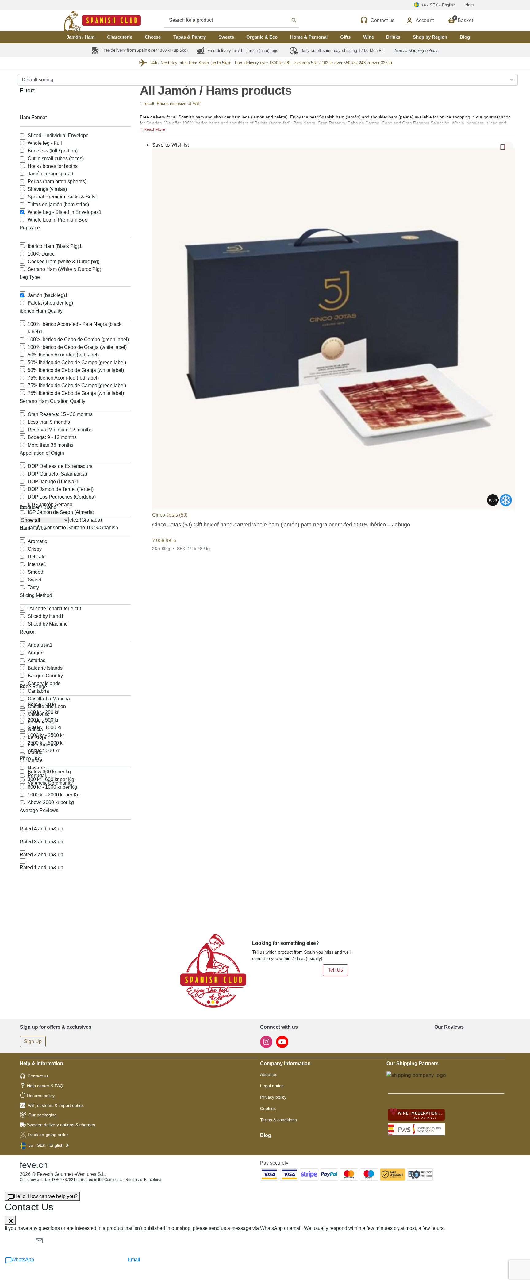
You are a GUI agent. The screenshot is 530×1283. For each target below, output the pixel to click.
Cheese (153, 37)
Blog (465, 37)
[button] (327, 128)
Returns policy (41, 1095)
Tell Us (335, 970)
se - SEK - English (46, 1145)
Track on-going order (47, 1134)
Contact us (38, 1075)
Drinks (393, 37)
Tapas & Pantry (189, 37)
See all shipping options (417, 50)
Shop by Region (430, 37)
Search (238, 20)
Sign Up (33, 1041)
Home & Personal (309, 37)
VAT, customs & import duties (56, 1105)
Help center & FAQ (45, 1085)
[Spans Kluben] (81, 20)
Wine (368, 37)
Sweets (226, 37)
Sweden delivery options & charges (61, 1124)
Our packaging (42, 1114)
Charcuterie (119, 37)
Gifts (345, 37)
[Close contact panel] (10, 1220)
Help (469, 4)
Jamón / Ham (80, 37)
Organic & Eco (262, 37)
